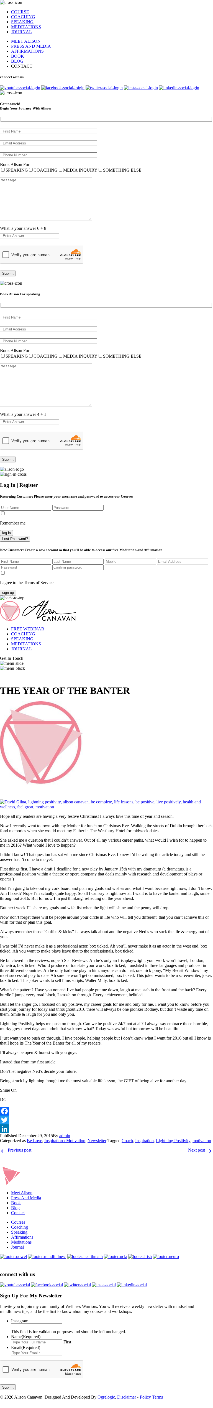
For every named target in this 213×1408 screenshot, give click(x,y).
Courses (18, 1222)
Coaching (19, 1227)
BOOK (17, 56)
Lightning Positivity (173, 1140)
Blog (15, 1207)
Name (25, 1336)
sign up (8, 592)
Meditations (21, 1242)
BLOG (17, 61)
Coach (127, 1140)
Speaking (19, 1232)
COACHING (23, 16)
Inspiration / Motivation (64, 1140)
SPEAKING (22, 21)
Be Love (34, 1140)
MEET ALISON (26, 41)
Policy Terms (151, 1397)
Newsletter (97, 1140)
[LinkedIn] (106, 1128)
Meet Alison (21, 1192)
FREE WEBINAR (27, 629)
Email (25, 1347)
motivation (202, 1140)
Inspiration (144, 1140)
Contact (18, 1212)
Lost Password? (15, 539)
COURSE (20, 11)
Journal (17, 1247)
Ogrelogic (106, 1397)
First (67, 1342)
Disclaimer (126, 1397)
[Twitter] (106, 1120)
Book (16, 1202)
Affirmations (22, 1237)
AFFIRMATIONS (27, 51)
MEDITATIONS (26, 26)
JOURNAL (21, 31)
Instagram (19, 1320)
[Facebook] (106, 1111)
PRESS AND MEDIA (31, 46)
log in (6, 533)
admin (64, 1135)
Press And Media (26, 1197)
